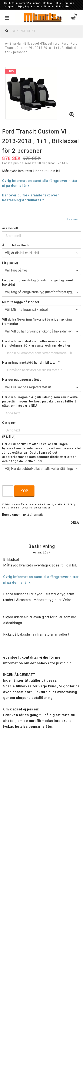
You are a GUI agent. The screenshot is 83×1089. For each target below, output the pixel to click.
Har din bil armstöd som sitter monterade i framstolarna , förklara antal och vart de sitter (36, 343)
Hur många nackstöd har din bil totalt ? (31, 362)
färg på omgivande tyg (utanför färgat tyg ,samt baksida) (37, 282)
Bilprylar (16, 43)
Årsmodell (10, 228)
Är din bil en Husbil (16, 245)
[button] (72, 114)
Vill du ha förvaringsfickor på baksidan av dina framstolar (37, 321)
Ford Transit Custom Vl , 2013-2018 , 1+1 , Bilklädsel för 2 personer (41, 48)
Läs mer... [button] (74, 219)
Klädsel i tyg (50, 43)
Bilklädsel (31, 43)
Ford (65, 43)
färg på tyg (10, 262)
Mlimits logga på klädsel (20, 302)
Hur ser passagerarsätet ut (22, 379)
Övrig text (9, 422)
